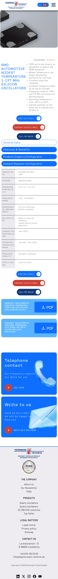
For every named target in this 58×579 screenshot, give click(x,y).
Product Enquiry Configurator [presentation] (23, 156)
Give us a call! (26, 118)
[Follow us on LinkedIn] (18, 577)
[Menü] (53, 4)
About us (29, 484)
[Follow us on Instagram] (29, 577)
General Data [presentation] (11, 142)
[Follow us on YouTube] (40, 577)
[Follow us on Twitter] (23, 577)
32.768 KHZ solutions (29, 510)
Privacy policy (29, 528)
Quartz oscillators (29, 503)
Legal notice (29, 525)
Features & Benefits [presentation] (16, 149)
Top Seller (29, 513)
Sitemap (29, 532)
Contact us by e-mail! (26, 127)
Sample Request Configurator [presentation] (22, 163)
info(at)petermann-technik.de (29, 557)
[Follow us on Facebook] (34, 577)
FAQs (29, 491)
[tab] (29, 142)
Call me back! (26, 136)
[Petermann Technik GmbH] (16, 5)
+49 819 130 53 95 (29, 553)
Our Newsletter (29, 488)
